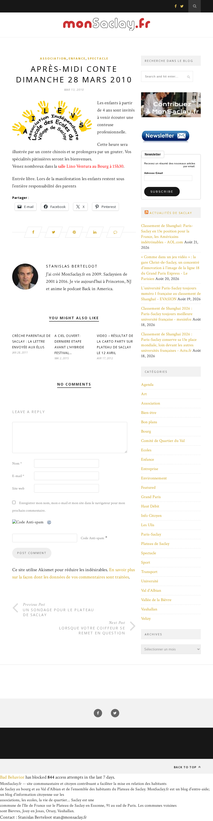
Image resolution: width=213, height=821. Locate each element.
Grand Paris (151, 497)
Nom (17, 463)
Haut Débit (150, 506)
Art (144, 394)
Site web (18, 488)
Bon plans (149, 422)
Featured (148, 487)
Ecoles (146, 450)
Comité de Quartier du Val (163, 441)
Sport (145, 562)
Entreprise (149, 469)
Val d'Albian (151, 590)
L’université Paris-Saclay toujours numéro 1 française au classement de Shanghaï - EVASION (171, 293)
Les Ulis (147, 525)
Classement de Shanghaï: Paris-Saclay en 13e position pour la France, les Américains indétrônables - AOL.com (167, 234)
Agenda (147, 384)
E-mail (18, 476)
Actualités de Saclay (171, 213)
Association (53, 58)
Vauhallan (149, 609)
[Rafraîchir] (49, 522)
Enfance (77, 58)
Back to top (185, 767)
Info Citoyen (151, 515)
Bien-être (148, 412)
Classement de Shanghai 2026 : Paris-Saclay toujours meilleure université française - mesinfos (166, 314)
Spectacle (98, 58)
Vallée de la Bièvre (156, 600)
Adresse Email (153, 173)
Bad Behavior (12, 777)
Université (149, 581)
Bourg (146, 431)
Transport (149, 572)
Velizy (146, 618)
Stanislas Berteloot (72, 266)
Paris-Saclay (151, 534)
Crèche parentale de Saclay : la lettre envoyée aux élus (31, 341)
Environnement (154, 478)
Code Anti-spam (92, 538)
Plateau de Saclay (155, 543)
